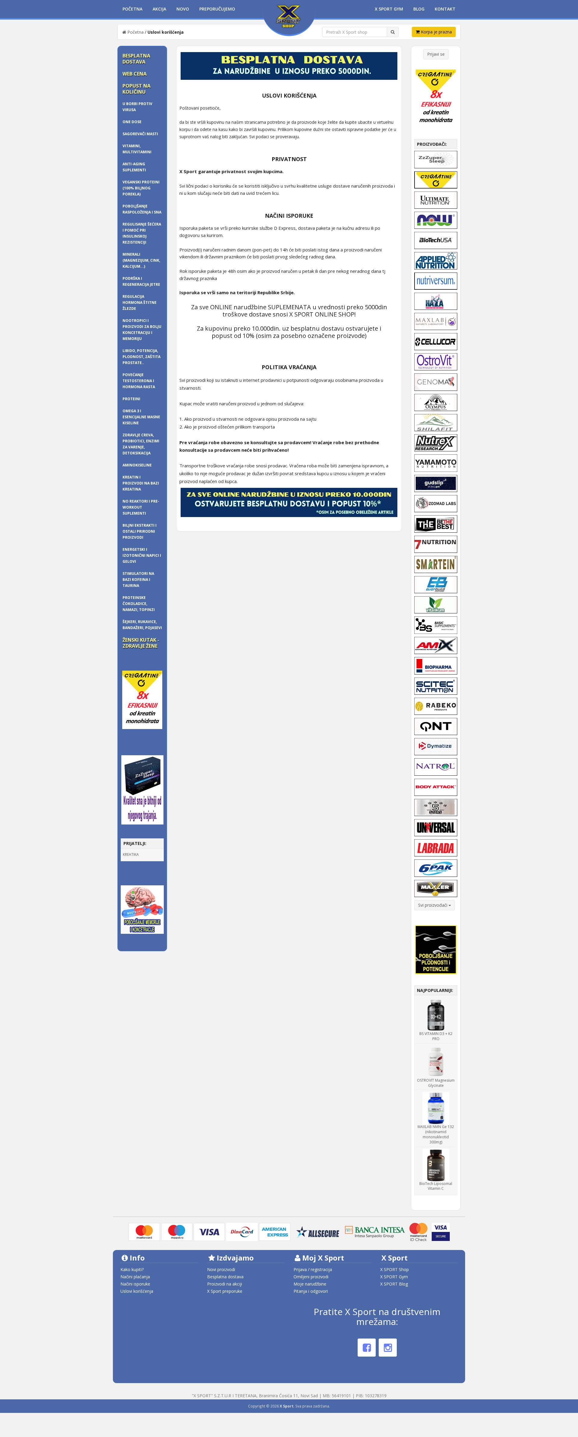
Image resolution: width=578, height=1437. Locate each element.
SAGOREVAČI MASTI (140, 133)
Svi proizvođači (433, 905)
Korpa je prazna (436, 32)
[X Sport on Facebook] (367, 1348)
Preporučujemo (217, 9)
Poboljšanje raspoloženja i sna (142, 209)
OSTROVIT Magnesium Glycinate (436, 1083)
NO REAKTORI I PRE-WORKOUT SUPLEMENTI (141, 507)
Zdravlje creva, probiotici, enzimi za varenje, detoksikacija (141, 444)
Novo (182, 9)
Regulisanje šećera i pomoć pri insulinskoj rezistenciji (142, 233)
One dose (132, 121)
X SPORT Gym (394, 1277)
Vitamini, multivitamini (137, 148)
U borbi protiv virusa (137, 106)
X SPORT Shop (394, 1269)
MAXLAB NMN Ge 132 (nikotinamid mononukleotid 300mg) (436, 1134)
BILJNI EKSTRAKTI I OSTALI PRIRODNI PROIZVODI (140, 531)
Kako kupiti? (132, 1269)
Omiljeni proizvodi (311, 1277)
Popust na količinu (137, 89)
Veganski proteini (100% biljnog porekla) (141, 188)
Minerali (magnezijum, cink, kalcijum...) (141, 260)
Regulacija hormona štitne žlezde (140, 302)
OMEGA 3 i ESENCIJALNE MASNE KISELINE (141, 416)
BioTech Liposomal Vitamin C (435, 1186)
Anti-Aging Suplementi (134, 167)
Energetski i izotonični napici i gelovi (142, 555)
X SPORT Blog (394, 1284)
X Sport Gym (389, 9)
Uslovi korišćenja (136, 1291)
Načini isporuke (135, 1284)
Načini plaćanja (135, 1277)
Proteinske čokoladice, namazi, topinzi (139, 603)
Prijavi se (436, 54)
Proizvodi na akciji (224, 1284)
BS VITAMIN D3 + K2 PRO (435, 1036)
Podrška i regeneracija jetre (141, 281)
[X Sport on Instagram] (388, 1348)
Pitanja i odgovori (311, 1291)
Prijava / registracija (313, 1269)
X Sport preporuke (224, 1291)
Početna (132, 9)
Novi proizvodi (221, 1269)
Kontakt (445, 9)
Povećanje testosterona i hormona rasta (139, 380)
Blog (418, 9)
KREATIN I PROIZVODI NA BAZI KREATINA (141, 483)
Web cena (135, 73)
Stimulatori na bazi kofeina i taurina (138, 579)
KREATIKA (131, 854)
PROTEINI (131, 398)
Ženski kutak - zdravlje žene (141, 643)
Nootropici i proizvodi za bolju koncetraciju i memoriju (142, 329)
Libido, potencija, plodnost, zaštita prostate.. (141, 356)
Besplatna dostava (136, 58)
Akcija (159, 9)
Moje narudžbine (310, 1284)
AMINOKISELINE (137, 465)
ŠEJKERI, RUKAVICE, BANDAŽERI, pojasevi (142, 624)
